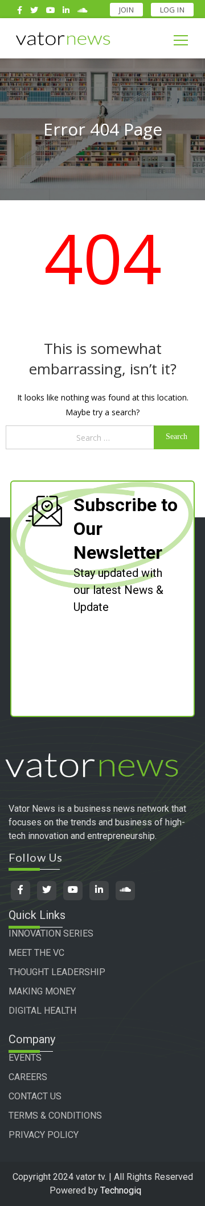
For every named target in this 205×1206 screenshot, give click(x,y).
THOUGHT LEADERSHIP (57, 972)
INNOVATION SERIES (51, 933)
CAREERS (28, 1077)
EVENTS (25, 1057)
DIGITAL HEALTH (42, 1010)
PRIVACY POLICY (44, 1134)
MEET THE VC (36, 952)
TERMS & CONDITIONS (55, 1115)
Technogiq (120, 1190)
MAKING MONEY (42, 991)
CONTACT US (35, 1096)
